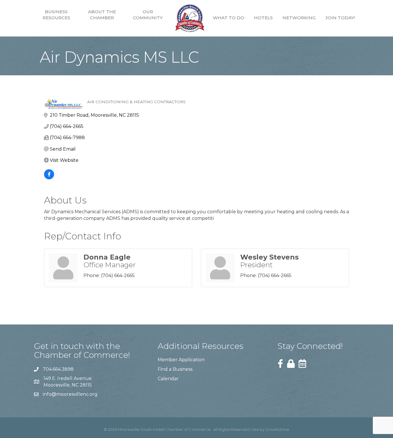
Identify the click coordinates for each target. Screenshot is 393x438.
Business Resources (56, 14)
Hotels (263, 17)
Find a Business (175, 369)
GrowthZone (277, 429)
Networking (299, 17)
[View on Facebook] (49, 177)
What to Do (228, 17)
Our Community (148, 14)
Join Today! (340, 17)
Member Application (181, 359)
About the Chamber (102, 14)
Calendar (168, 378)
